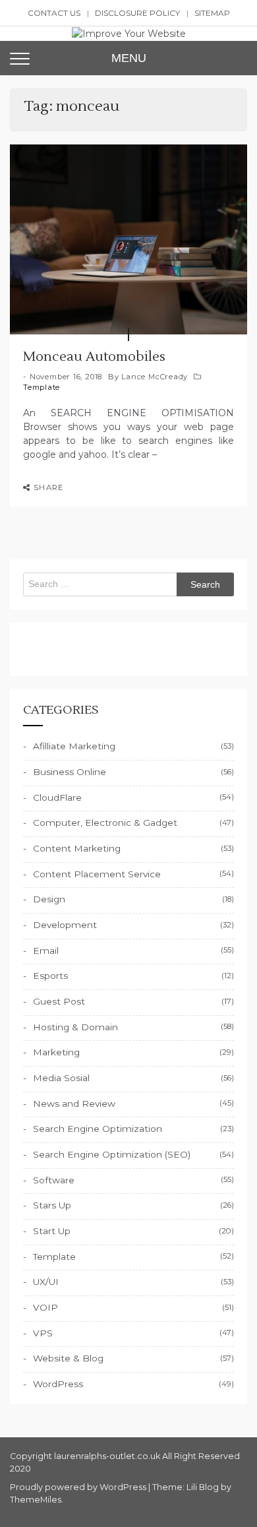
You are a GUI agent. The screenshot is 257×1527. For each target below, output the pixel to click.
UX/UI (46, 1281)
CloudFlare (57, 797)
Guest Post (59, 1001)
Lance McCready (154, 376)
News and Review (74, 1103)
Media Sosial (61, 1078)
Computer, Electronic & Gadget (105, 822)
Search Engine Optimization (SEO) (111, 1154)
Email (46, 950)
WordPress (58, 1384)
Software (53, 1180)
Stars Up (52, 1205)
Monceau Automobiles (94, 356)
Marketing (56, 1052)
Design (49, 899)
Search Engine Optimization (97, 1128)
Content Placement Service (97, 874)
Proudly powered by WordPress (79, 1487)
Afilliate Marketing (74, 746)
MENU (128, 58)
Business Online (69, 771)
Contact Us (54, 13)
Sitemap (212, 13)
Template (41, 387)
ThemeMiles (35, 1500)
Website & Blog (68, 1358)
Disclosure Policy (137, 13)
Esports (50, 975)
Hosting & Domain (75, 1027)
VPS (43, 1333)
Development (65, 924)
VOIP (45, 1307)
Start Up (52, 1231)
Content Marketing (77, 848)
